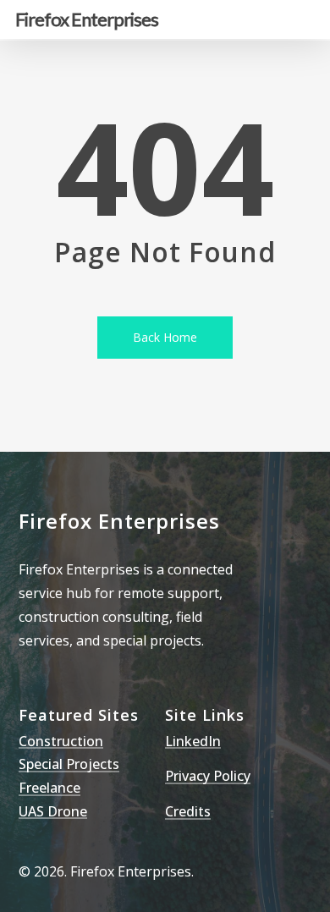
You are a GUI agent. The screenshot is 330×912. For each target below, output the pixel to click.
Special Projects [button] (69, 764)
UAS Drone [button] (53, 812)
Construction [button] (61, 742)
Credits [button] (188, 812)
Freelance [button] (49, 788)
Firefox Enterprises (86, 19)
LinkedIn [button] (193, 742)
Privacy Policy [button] (207, 776)
